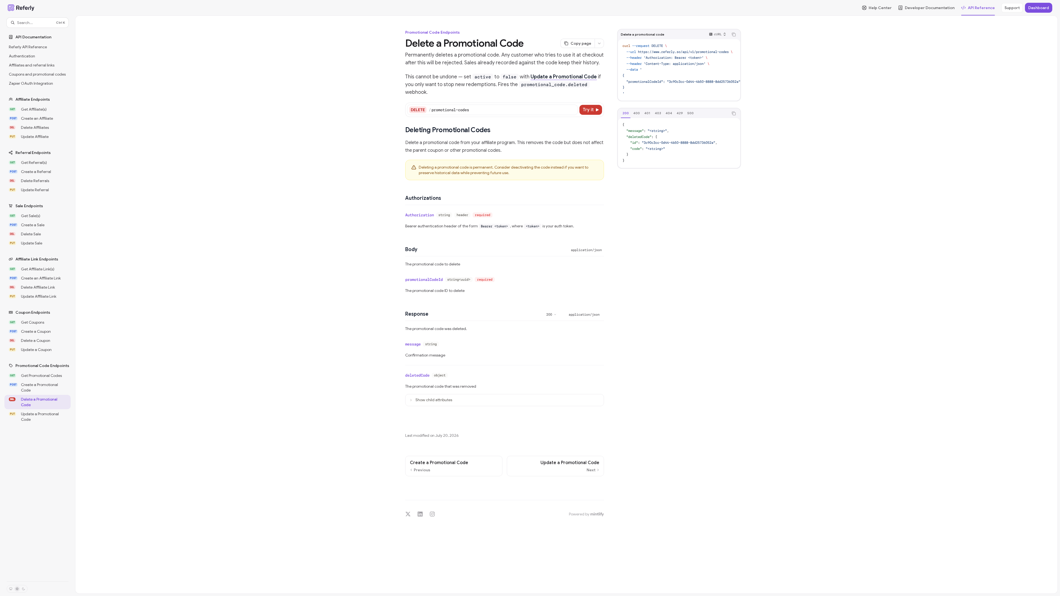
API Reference (981, 7)
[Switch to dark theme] (23, 589)
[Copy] (572, 109)
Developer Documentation (930, 7)
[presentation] (679, 69)
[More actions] (599, 43)
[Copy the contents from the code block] (733, 34)
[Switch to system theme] (11, 589)
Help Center (880, 7)
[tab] (625, 113)
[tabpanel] (679, 142)
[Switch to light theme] (17, 589)
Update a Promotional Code (564, 77)
